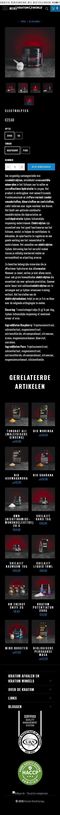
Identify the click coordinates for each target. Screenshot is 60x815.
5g (19, 135)
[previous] (8, 52)
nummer (9, 160)
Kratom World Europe (34, 801)
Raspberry (12, 150)
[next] (51, 52)
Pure (25, 150)
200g (9, 135)
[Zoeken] (46, 8)
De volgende (34, 21)
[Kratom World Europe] (30, 8)
